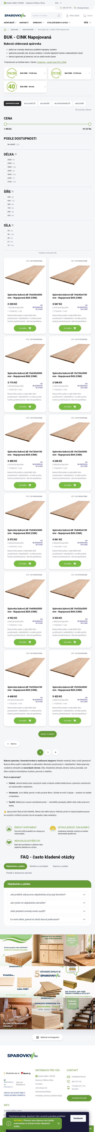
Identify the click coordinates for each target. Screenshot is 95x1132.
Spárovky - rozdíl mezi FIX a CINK (51, 62)
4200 (11, 171)
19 (10, 245)
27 (10, 242)
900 (10, 204)
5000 (11, 174)
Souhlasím (78, 1118)
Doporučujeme (12, 103)
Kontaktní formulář (79, 1098)
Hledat (58, 16)
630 (10, 197)
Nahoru (14, 744)
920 (10, 215)
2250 (11, 178)
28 (10, 238)
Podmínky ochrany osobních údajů (48, 1096)
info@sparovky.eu (79, 1077)
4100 (11, 182)
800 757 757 (77, 1082)
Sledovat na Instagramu (50, 1037)
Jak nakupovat (41, 1088)
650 (11, 201)
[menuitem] (10, 22)
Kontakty (38, 1084)
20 (10, 231)
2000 (11, 160)
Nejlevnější (29, 103)
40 (10, 234)
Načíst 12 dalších (47, 734)
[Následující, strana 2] (48, 752)
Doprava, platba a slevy (13, 1111)
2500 (11, 163)
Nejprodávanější (62, 103)
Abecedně (79, 103)
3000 (11, 167)
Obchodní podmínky (43, 1092)
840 (10, 212)
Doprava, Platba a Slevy (35, 3)
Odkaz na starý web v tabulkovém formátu (14, 1094)
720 (10, 208)
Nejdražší (44, 103)
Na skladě (13, 144)
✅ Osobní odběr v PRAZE (14, 3)
